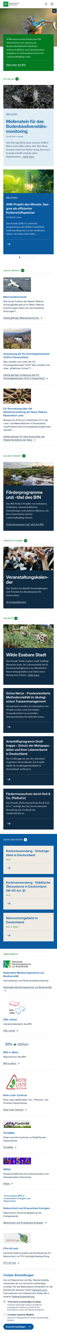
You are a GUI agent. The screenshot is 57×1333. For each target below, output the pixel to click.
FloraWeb (8, 1147)
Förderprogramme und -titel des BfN (25, 524)
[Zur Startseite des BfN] (23, 4)
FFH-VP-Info (10, 1263)
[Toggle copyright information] (54, 11)
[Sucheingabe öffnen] (45, 4)
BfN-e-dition (10, 1063)
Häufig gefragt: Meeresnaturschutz (21, 317)
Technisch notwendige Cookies (24, 1301)
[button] (19, 257)
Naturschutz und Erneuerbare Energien (23, 1222)
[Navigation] (51, 4)
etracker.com (39, 1290)
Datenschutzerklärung (23, 1296)
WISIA (6, 1183)
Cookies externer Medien (20, 1314)
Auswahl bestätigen (16, 1326)
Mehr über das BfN (16, 64)
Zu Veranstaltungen (16, 602)
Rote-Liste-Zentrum (13, 1109)
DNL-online (9, 1030)
